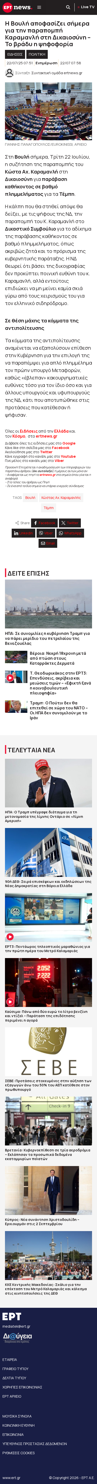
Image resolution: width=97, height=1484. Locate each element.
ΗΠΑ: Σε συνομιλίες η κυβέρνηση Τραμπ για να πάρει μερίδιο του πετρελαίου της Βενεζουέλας (47, 638)
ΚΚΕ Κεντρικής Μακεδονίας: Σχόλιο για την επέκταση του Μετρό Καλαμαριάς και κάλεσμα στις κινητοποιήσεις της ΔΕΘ (46, 1289)
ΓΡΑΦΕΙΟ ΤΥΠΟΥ (15, 1368)
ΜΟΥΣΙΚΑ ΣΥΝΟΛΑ (17, 1416)
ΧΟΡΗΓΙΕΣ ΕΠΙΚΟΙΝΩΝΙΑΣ (22, 1387)
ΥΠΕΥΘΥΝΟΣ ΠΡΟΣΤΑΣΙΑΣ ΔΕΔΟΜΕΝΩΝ (34, 1443)
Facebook (60, 447)
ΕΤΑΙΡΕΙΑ (9, 1359)
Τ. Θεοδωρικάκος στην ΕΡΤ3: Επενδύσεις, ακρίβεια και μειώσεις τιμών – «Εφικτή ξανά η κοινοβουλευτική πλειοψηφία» (60, 683)
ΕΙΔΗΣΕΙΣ (15, 54)
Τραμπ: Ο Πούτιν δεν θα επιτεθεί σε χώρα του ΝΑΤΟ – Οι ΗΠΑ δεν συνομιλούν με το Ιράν (59, 710)
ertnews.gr (47, 475)
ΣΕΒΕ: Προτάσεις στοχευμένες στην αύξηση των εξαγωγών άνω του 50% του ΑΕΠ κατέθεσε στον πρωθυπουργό (48, 1085)
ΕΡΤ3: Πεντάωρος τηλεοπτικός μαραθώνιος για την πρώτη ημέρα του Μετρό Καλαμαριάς (47, 948)
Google (68, 443)
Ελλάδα (61, 431)
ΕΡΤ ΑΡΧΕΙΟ (11, 1396)
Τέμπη (49, 507)
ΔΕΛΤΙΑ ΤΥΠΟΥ (14, 1378)
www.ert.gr (11, 1477)
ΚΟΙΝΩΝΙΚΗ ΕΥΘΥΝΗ (18, 1425)
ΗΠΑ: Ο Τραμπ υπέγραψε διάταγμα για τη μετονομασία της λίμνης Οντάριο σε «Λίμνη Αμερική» (44, 816)
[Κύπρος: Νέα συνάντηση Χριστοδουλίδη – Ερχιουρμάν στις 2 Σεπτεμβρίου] (48, 1190)
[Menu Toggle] (39, 7)
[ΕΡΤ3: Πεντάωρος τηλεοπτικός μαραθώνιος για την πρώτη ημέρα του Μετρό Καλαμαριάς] (48, 917)
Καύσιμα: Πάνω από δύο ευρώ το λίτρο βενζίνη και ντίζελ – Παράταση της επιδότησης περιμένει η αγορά (46, 1016)
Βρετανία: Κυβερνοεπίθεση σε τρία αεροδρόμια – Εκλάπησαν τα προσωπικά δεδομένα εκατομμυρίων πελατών (47, 1154)
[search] (68, 7)
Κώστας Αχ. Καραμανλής (61, 497)
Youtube (68, 456)
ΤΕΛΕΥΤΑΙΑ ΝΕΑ (31, 750)
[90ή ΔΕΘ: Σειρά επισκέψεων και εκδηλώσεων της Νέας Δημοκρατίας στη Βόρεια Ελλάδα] (48, 852)
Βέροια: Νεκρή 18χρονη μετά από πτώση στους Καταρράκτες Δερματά (58, 658)
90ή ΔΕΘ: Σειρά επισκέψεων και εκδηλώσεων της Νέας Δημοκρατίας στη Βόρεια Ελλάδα (48, 883)
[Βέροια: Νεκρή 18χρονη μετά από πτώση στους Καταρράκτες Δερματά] (16, 657)
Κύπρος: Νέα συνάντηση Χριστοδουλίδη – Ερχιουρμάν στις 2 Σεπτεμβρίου (42, 1221)
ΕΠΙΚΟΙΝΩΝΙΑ (13, 1434)
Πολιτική (37, 54)
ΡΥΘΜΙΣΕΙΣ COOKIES (18, 1452)
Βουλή (30, 497)
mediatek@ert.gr (16, 1326)
